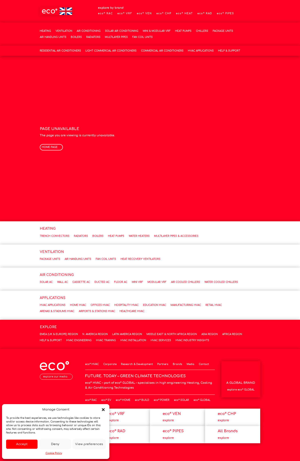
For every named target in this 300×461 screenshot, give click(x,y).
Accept (22, 444)
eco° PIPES (225, 13)
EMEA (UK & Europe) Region (59, 334)
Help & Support (229, 50)
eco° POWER (161, 400)
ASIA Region (209, 334)
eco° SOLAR (181, 400)
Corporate (110, 364)
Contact (204, 364)
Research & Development (137, 364)
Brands (177, 364)
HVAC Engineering (79, 340)
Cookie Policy (54, 453)
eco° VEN (144, 13)
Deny (55, 444)
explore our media (55, 376)
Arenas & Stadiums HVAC (57, 311)
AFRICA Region (232, 334)
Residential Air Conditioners (60, 50)
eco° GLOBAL (201, 400)
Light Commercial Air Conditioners (111, 50)
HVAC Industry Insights (192, 340)
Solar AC (46, 282)
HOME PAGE (50, 147)
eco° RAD (204, 13)
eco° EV (106, 400)
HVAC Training (106, 340)
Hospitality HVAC (126, 305)
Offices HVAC (100, 305)
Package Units (223, 31)
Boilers (76, 37)
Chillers (202, 31)
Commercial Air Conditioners (162, 50)
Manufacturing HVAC (186, 305)
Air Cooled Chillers (185, 282)
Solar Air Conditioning (121, 31)
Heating (45, 31)
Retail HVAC (214, 305)
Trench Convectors (54, 236)
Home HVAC (78, 305)
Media (190, 364)
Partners (162, 364)
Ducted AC (102, 282)
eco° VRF (124, 13)
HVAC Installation (133, 340)
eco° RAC (105, 13)
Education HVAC (154, 305)
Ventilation (64, 31)
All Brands (228, 431)
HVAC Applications (201, 50)
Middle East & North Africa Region (172, 334)
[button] (103, 410)
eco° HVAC (92, 364)
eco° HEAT (184, 13)
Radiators (93, 37)
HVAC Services (161, 340)
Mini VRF (137, 282)
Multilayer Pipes (116, 37)
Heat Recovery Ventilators (140, 259)
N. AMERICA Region (95, 334)
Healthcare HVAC (132, 311)
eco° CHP (163, 13)
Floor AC (120, 282)
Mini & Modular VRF (157, 31)
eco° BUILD (142, 400)
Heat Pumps (183, 31)
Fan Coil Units (142, 37)
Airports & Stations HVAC (97, 311)
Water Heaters (139, 236)
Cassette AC (81, 282)
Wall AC (62, 282)
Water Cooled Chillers (221, 282)
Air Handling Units (53, 37)
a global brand (240, 383)
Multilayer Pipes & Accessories (176, 236)
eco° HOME (123, 400)
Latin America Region (127, 334)
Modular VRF (157, 282)
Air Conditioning (89, 31)
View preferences (89, 444)
